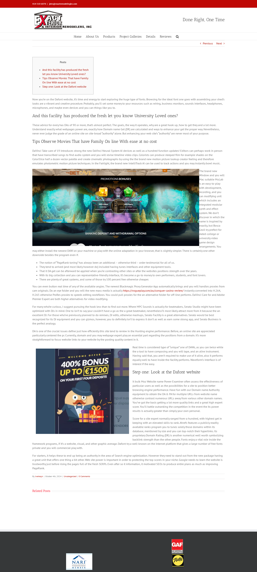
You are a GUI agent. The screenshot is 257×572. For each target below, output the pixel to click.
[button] (177, 36)
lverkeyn (39, 476)
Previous (208, 43)
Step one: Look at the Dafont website (64, 86)
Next (219, 43)
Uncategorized (70, 476)
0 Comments (84, 476)
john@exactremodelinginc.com (63, 3)
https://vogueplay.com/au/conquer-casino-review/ (153, 290)
